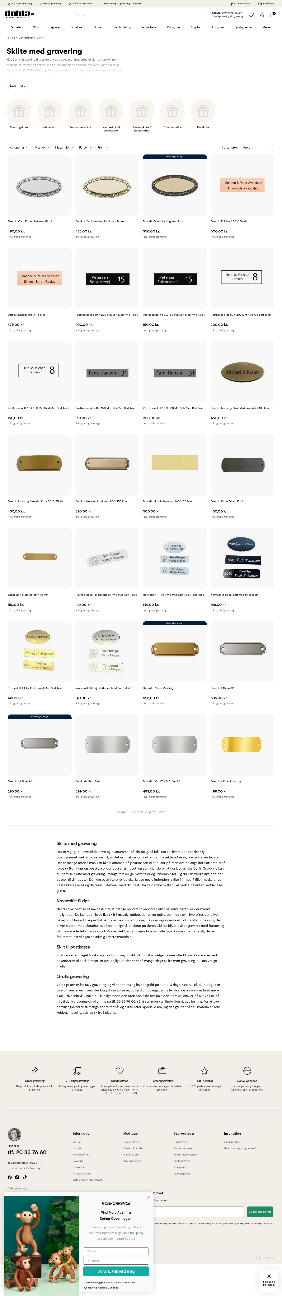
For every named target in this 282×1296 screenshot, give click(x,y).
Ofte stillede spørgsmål (87, 1180)
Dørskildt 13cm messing (226, 781)
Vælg (246, 147)
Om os (77, 1142)
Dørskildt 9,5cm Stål (20, 781)
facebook (10, 1177)
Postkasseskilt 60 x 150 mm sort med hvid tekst (173, 314)
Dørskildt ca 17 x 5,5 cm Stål (162, 781)
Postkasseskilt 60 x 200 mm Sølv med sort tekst (173, 408)
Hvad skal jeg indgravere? (240, 1148)
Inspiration (268, 3)
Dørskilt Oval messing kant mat (163, 221)
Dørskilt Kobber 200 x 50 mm (229, 221)
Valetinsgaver (182, 1173)
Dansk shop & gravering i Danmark (122, 3)
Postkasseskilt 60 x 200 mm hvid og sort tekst (241, 314)
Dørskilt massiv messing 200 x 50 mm (167, 501)
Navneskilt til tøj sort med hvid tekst (234, 594)
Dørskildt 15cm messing (158, 688)
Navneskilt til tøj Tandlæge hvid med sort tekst (106, 594)
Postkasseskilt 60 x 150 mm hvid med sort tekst (38, 408)
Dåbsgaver (180, 1142)
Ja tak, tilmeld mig (260, 1211)
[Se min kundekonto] (261, 14)
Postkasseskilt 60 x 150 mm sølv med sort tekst (105, 408)
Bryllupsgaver (182, 1161)
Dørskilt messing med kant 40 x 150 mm (101, 501)
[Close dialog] (148, 1197)
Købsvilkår (79, 1167)
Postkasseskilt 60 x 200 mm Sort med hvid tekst (106, 314)
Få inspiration (232, 1142)
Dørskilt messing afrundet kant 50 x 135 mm (36, 501)
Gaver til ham (131, 1142)
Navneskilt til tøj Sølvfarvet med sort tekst (102, 688)
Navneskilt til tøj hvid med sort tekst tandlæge (173, 594)
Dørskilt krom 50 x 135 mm (228, 501)
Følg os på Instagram (269, 1283)
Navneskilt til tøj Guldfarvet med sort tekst (35, 688)
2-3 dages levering (22, 3)
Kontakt (77, 1148)
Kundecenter (81, 1154)
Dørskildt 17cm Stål (87, 781)
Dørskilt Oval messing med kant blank (99, 221)
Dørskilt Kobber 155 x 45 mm (26, 314)
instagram (17, 1177)
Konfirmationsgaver (186, 1154)
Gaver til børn (131, 1154)
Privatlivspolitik (82, 1173)
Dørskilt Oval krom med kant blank (30, 221)
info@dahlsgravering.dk (22, 1162)
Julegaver (180, 1167)
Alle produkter (132, 1161)
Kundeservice (243, 3)
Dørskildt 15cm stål (223, 688)
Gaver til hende (132, 1148)
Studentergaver (183, 1148)
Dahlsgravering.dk (19, 1188)
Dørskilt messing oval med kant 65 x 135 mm (240, 408)
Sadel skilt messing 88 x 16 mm (28, 594)
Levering (78, 1161)
